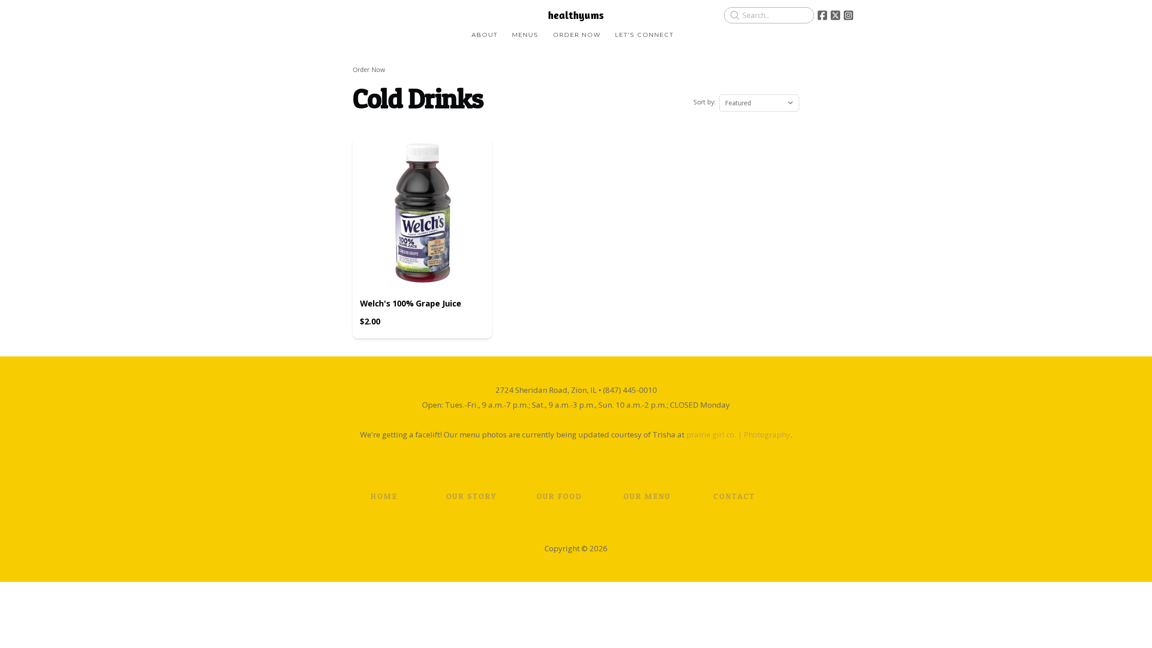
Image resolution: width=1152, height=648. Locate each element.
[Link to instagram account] (848, 15)
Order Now (369, 69)
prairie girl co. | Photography (738, 434)
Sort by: (704, 102)
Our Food (559, 496)
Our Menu (646, 496)
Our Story (471, 496)
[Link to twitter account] (835, 15)
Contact (734, 496)
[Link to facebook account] (822, 15)
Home (383, 496)
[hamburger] (306, 14)
